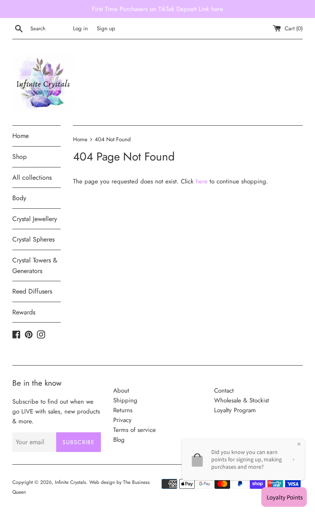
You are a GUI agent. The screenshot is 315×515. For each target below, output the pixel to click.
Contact (224, 390)
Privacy (122, 420)
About (121, 390)
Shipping (125, 400)
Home (20, 135)
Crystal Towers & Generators (34, 265)
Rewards (23, 312)
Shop (19, 156)
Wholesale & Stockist (241, 400)
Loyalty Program (235, 410)
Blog (119, 439)
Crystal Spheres (33, 239)
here (202, 181)
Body (19, 198)
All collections (32, 177)
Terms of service (134, 429)
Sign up (106, 28)
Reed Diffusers (32, 291)
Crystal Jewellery (34, 219)
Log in (80, 28)
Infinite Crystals (70, 482)
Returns (122, 410)
